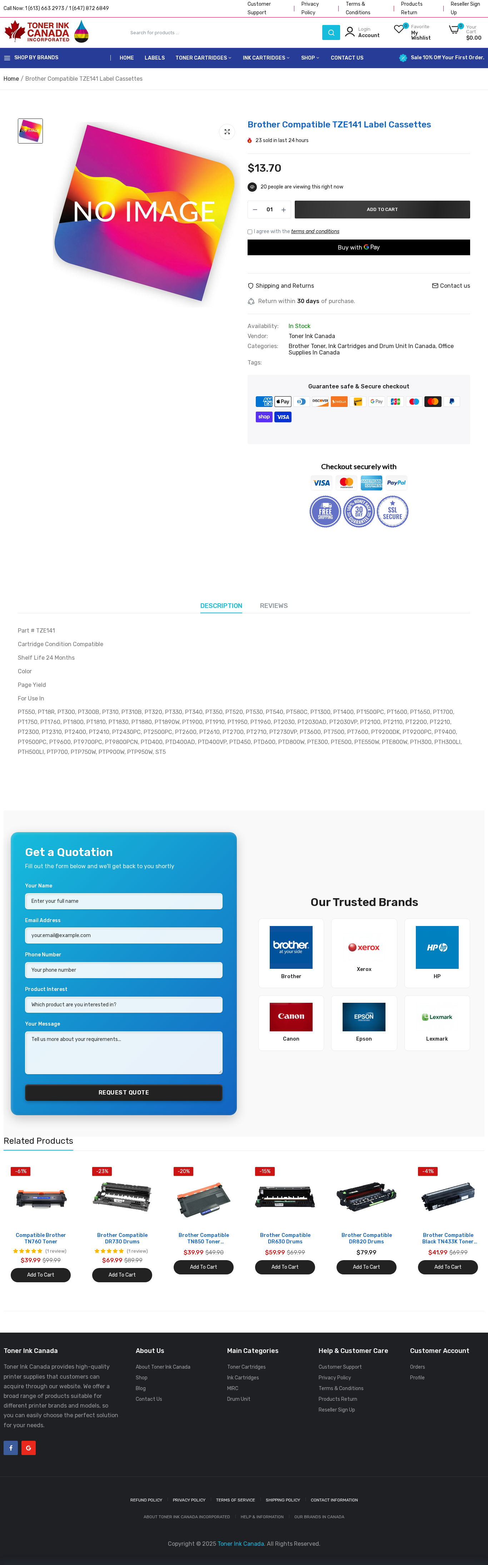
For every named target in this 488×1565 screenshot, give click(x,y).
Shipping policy (283, 1500)
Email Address (43, 920)
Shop (308, 58)
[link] (64, 1173)
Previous (21, 1225)
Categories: (263, 346)
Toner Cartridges (201, 58)
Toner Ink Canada (312, 336)
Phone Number (43, 955)
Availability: (263, 326)
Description (221, 606)
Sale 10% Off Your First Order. (447, 57)
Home (127, 58)
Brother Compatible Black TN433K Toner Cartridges (448, 1238)
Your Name (38, 886)
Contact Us (347, 58)
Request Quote (124, 1092)
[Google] (28, 1448)
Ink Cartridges (264, 58)
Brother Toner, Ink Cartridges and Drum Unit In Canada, (363, 346)
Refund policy (146, 1500)
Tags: (255, 362)
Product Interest (46, 989)
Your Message (42, 1024)
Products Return (338, 1399)
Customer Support (340, 1367)
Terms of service (235, 1500)
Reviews (274, 606)
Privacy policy (189, 1500)
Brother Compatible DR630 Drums (285, 1238)
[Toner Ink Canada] (46, 32)
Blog (141, 1388)
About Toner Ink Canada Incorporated (187, 1516)
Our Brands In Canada (319, 1516)
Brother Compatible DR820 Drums (367, 1238)
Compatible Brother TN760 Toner (41, 1238)
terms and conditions (315, 231)
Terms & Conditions (341, 1388)
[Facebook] (11, 1448)
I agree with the (296, 231)
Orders (417, 1367)
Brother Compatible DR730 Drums (122, 1238)
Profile (417, 1378)
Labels (155, 58)
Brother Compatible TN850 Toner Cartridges (204, 1238)
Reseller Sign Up (337, 1410)
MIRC (232, 1388)
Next (466, 1225)
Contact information (334, 1500)
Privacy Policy (335, 1378)
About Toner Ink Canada (163, 1367)
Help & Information (262, 1516)
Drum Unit (238, 1399)
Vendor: (258, 336)
